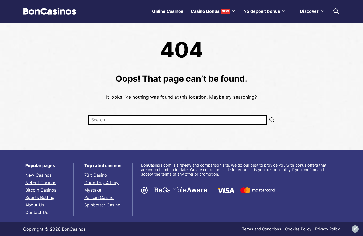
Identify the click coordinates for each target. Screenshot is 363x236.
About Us (34, 205)
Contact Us (36, 212)
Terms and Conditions (261, 229)
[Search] (271, 119)
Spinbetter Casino (102, 205)
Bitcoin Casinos (40, 190)
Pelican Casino (99, 197)
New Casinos (38, 175)
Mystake (92, 190)
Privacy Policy (327, 229)
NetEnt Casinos (40, 182)
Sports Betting (39, 197)
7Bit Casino (95, 175)
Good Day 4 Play (101, 182)
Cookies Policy (298, 229)
